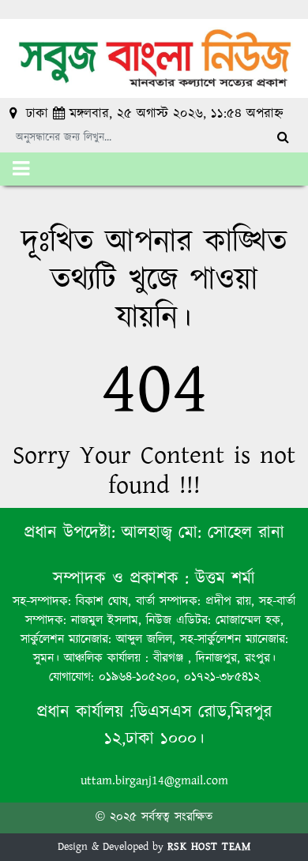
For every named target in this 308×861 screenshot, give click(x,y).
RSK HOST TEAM (209, 847)
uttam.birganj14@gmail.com (154, 781)
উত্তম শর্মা (222, 578)
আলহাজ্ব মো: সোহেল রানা (203, 533)
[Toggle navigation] (21, 169)
